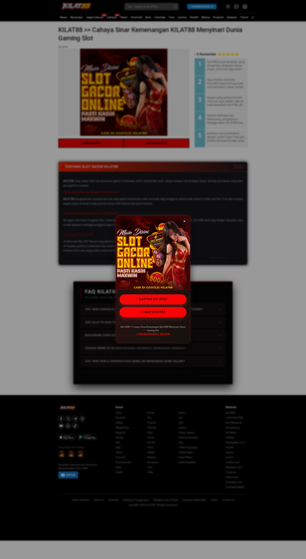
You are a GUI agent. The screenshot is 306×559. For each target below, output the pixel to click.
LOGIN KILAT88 (153, 311)
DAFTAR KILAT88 (153, 299)
